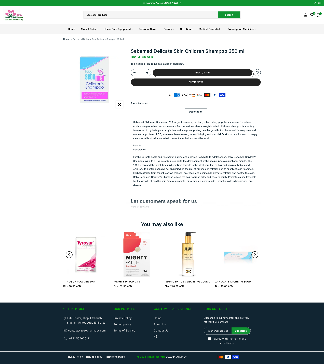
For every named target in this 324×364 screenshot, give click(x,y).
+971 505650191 (79, 338)
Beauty (168, 29)
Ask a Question (139, 103)
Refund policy (122, 324)
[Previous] (69, 254)
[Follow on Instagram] (155, 337)
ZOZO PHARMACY (176, 356)
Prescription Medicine (241, 29)
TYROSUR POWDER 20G (79, 281)
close (7, 3)
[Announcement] (162, 3)
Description (195, 111)
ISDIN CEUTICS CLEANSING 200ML (187, 281)
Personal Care (147, 29)
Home (71, 29)
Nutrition (185, 29)
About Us (160, 324)
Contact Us (161, 330)
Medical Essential (209, 29)
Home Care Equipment (117, 29)
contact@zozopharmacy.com (87, 330)
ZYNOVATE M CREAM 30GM (233, 281)
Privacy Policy (123, 318)
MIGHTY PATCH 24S (127, 281)
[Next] (254, 254)
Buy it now (196, 82)
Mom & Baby (88, 29)
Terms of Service (124, 330)
